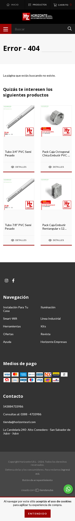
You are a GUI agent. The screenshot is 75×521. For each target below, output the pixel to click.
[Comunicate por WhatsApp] (68, 489)
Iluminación (48, 307)
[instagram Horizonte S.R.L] (6, 280)
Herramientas (12, 326)
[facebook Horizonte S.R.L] (13, 280)
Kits (43, 326)
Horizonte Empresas (54, 341)
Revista (45, 334)
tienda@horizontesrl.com (19, 422)
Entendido (37, 513)
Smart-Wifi (10, 318)
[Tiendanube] (37, 491)
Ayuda (7, 341)
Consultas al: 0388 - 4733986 (22, 414)
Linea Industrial (51, 318)
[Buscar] (69, 28)
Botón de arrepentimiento (37, 480)
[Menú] (5, 29)
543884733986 (13, 406)
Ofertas (8, 334)
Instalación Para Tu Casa (15, 309)
